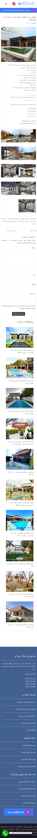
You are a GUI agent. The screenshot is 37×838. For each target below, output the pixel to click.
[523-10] (27, 206)
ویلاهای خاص (31, 730)
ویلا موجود (14, 221)
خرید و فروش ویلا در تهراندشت (26, 702)
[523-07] (10, 171)
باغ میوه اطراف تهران (29, 803)
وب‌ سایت (33, 294)
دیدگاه (33, 248)
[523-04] (27, 153)
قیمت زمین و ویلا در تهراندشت (26, 766)
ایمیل (33, 284)
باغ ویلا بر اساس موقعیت (27, 219)
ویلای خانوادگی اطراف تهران (27, 789)
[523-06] (27, 171)
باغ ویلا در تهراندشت (13, 219)
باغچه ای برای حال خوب (28, 796)
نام (34, 275)
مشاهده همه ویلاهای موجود (27, 782)
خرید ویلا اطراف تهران (29, 745)
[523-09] (10, 188)
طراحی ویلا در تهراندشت (28, 723)
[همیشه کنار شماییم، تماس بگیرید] (5, 833)
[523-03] (10, 136)
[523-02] (27, 136)
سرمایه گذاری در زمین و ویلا (27, 716)
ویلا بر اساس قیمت (23, 221)
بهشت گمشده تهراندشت (28, 759)
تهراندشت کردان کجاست (28, 752)
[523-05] (10, 153)
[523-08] (27, 188)
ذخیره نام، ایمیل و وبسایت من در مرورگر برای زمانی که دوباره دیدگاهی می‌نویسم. (18, 307)
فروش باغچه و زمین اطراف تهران (26, 709)
